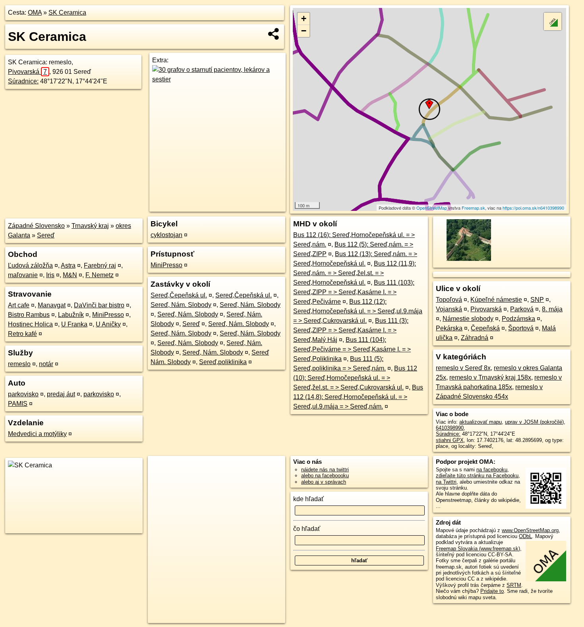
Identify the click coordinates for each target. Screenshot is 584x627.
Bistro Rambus (29, 314)
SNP (537, 299)
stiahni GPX (450, 440)
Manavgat (52, 305)
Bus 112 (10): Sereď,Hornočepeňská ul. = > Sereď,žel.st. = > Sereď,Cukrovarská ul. (355, 378)
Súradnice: (23, 81)
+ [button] (303, 18)
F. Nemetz (99, 275)
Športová (521, 328)
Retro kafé (22, 333)
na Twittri (446, 482)
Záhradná (474, 337)
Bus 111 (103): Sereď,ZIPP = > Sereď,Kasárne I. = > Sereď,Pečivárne (353, 292)
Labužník (71, 314)
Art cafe (18, 305)
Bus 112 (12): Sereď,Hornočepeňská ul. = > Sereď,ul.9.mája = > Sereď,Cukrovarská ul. (357, 311)
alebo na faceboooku (325, 475)
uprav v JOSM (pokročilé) (534, 422)
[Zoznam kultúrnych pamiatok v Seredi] (468, 260)
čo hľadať (306, 528)
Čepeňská (485, 328)
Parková (522, 309)
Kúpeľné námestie (496, 299)
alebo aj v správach (323, 482)
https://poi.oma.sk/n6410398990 (533, 207)
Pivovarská (27, 71)
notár (46, 364)
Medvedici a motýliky (37, 433)
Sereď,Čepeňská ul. (179, 295)
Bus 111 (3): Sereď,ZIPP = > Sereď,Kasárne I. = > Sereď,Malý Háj (350, 330)
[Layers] (552, 21)
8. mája (552, 309)
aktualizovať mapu (480, 422)
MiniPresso (108, 314)
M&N (70, 275)
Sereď (45, 235)
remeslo (19, 364)
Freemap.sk (473, 207)
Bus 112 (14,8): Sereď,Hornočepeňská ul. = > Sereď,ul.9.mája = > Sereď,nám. (358, 397)
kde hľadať (308, 499)
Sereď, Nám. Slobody (181, 304)
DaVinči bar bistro (99, 305)
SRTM (514, 585)
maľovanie (23, 275)
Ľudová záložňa (30, 265)
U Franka (74, 324)
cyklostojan (166, 235)
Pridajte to (492, 591)
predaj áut (61, 394)
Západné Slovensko (36, 225)
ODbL (525, 536)
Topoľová (449, 299)
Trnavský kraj (90, 225)
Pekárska (449, 328)
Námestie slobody (468, 318)
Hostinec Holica (30, 324)
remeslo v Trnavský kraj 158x (490, 377)
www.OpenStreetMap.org (530, 530)
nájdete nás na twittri (325, 470)
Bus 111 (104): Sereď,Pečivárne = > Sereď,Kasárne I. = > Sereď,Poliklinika (352, 349)
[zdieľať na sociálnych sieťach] (274, 33)
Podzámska (518, 318)
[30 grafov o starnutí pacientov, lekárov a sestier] (217, 79)
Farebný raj (100, 265)
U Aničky (108, 324)
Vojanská (449, 309)
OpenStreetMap (431, 207)
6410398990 (450, 428)
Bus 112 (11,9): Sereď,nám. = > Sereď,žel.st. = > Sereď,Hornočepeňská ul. (354, 273)
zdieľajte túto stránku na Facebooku (477, 475)
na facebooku (491, 470)
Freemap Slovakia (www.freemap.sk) (478, 549)
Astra (68, 265)
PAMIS (17, 403)
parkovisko (23, 394)
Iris (50, 275)
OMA (35, 12)
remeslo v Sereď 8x (463, 368)
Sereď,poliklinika (223, 362)
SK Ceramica (67, 12)
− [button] (303, 31)
